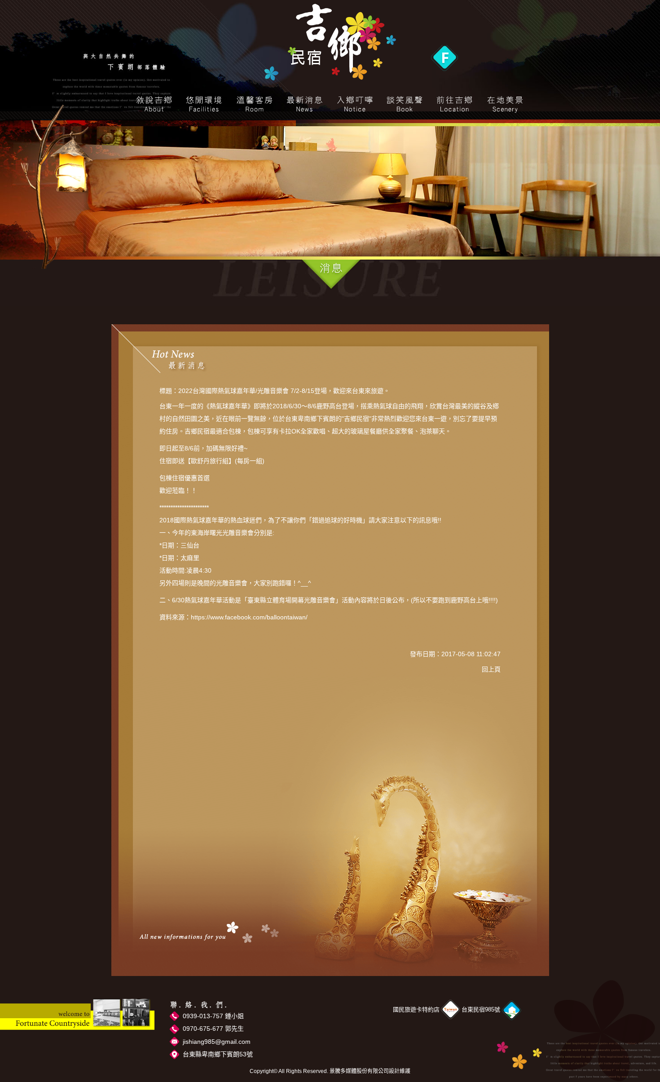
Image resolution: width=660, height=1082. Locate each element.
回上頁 (491, 669)
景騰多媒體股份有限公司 (359, 1071)
